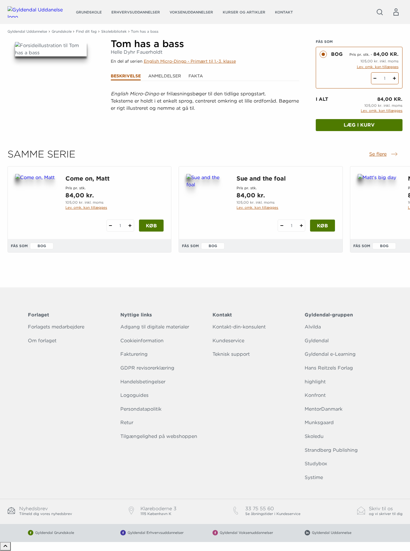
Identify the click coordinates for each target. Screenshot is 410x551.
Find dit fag (86, 31)
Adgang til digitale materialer (154, 327)
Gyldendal (317, 340)
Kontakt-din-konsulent (239, 327)
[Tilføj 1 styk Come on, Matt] (130, 225)
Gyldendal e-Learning (330, 354)
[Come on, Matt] (35, 203)
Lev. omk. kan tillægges (378, 66)
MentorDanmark (323, 409)
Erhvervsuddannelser (135, 12)
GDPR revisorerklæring (147, 368)
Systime (314, 477)
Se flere (384, 154)
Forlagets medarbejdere (56, 327)
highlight (315, 382)
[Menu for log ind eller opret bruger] (395, 12)
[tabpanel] (205, 108)
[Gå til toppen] (5, 546)
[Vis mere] (205, 123)
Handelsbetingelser (142, 382)
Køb (151, 226)
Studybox (316, 463)
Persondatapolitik (140, 409)
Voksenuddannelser (191, 12)
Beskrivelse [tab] (126, 75)
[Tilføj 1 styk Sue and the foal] (301, 225)
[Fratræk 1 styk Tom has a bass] (375, 78)
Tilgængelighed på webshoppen (158, 436)
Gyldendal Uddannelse (27, 31)
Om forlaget (42, 340)
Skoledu (314, 436)
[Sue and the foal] (206, 203)
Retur (126, 422)
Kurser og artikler (244, 12)
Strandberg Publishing (331, 450)
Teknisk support (231, 354)
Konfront (315, 395)
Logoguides (134, 395)
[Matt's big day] (378, 203)
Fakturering (134, 354)
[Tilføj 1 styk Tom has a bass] (394, 78)
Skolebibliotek (114, 31)
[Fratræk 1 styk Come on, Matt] (110, 225)
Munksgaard (319, 422)
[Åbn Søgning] (379, 12)
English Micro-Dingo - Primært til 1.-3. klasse (190, 61)
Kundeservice (228, 340)
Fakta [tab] (195, 75)
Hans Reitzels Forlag (329, 368)
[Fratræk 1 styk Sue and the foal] (281, 225)
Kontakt (284, 12)
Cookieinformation (142, 340)
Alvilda (313, 327)
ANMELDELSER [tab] (164, 75)
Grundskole (89, 12)
